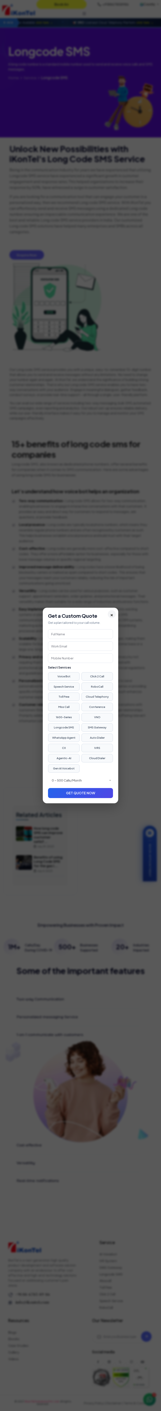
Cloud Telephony (97, 696)
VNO (97, 717)
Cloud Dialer (97, 758)
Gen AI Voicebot (64, 768)
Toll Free (63, 696)
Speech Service (64, 686)
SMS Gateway (97, 727)
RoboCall (97, 686)
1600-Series (64, 717)
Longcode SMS (64, 727)
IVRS (97, 748)
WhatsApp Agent (63, 737)
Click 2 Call (97, 676)
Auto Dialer (97, 737)
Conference (97, 707)
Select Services (59, 667)
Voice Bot (63, 676)
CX (64, 748)
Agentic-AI (64, 758)
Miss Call (64, 707)
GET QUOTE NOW (80, 793)
